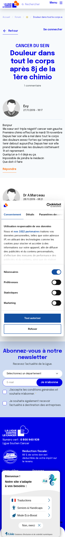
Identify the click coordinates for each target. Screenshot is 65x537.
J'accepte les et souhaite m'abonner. (33, 391)
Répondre (9, 169)
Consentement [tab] (12, 214)
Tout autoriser (32, 318)
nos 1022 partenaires (27, 231)
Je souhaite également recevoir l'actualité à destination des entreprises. (35, 403)
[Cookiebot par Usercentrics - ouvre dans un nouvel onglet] (46, 205)
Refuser (32, 328)
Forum (18, 17)
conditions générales (41, 389)
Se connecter (52, 29)
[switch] (56, 282)
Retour (13, 30)
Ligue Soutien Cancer (16, 443)
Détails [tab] (30, 214)
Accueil (6, 17)
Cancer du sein (32, 46)
